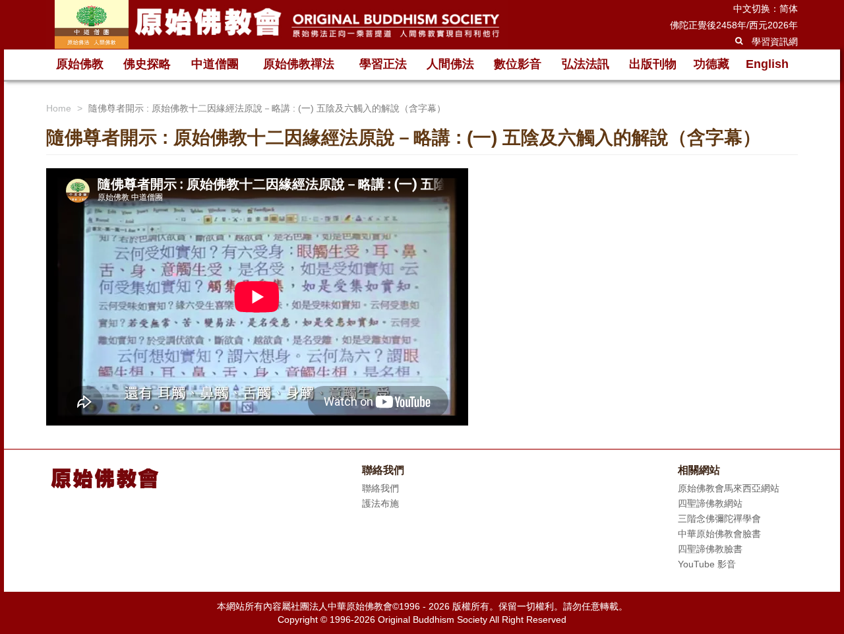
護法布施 (380, 503)
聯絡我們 (380, 488)
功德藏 (711, 64)
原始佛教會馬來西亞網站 (728, 488)
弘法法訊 (585, 64)
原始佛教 (80, 64)
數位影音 (517, 64)
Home (58, 108)
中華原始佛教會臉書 (719, 533)
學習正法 (383, 64)
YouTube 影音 (707, 564)
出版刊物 (653, 64)
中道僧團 (215, 64)
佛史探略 (147, 64)
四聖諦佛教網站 (710, 503)
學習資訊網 (775, 41)
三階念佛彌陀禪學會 (719, 518)
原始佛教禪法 (298, 64)
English (767, 64)
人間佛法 (450, 64)
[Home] (277, 24)
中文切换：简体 (765, 8)
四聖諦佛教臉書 (710, 549)
